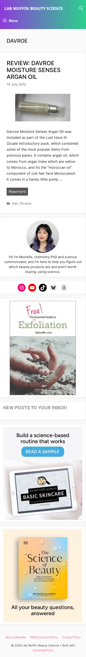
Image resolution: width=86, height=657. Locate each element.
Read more (17, 191)
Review (25, 203)
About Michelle (15, 637)
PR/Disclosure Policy (44, 637)
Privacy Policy (71, 637)
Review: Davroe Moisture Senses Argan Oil (34, 70)
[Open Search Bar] (81, 8)
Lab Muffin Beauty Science (33, 8)
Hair (15, 203)
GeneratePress (43, 650)
